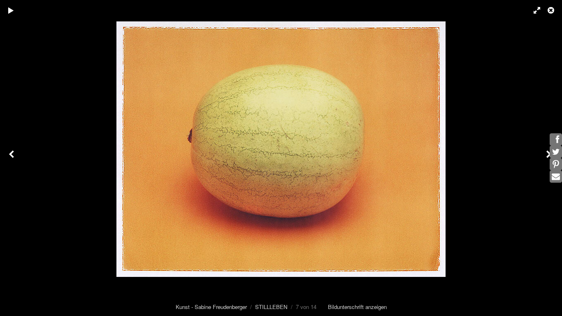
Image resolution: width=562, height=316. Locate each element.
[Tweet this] (556, 152)
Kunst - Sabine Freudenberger (211, 307)
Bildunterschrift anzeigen (357, 307)
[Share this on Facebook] (556, 139)
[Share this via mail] (556, 176)
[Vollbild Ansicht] (533, 10)
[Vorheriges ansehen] (12, 158)
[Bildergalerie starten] (11, 10)
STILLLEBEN (271, 307)
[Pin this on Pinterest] (556, 164)
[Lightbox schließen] (551, 10)
